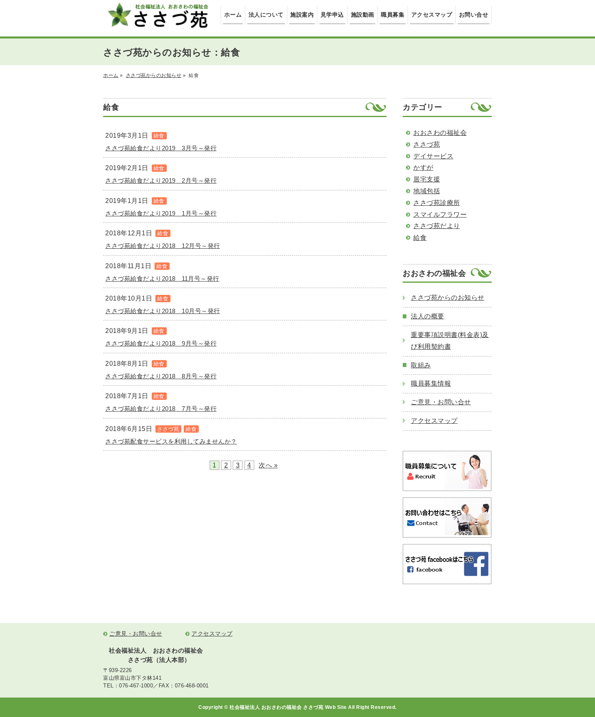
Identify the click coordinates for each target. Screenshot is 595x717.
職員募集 (392, 15)
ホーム (233, 15)
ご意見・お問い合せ (441, 402)
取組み (421, 365)
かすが (423, 167)
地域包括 (426, 191)
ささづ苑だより (436, 225)
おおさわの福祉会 (440, 132)
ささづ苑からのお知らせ (154, 75)
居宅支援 (426, 179)
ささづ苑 (426, 144)
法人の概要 (427, 316)
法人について (266, 15)
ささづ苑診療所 (436, 202)
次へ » (268, 465)
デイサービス (433, 156)
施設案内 (302, 15)
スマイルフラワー (440, 214)
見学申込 (332, 15)
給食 (420, 237)
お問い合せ (474, 15)
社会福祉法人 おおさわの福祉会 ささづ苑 (157, 15)
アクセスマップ (432, 15)
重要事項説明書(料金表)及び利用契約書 (450, 340)
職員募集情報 (431, 383)
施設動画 (362, 15)
